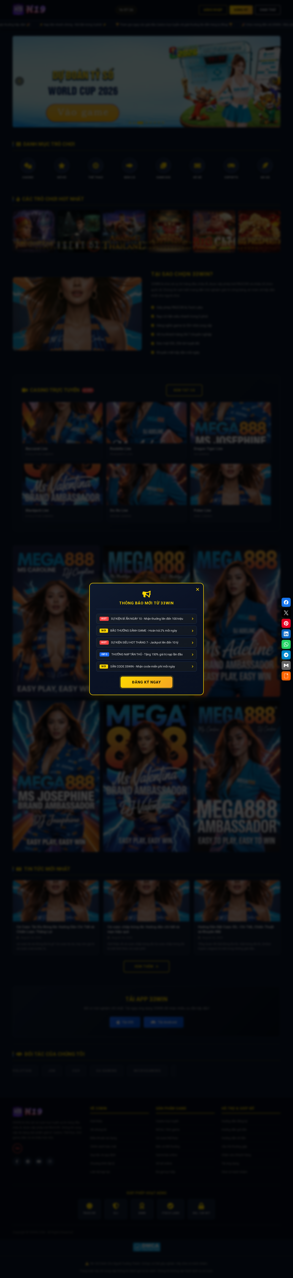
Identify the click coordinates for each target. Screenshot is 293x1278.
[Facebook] (286, 602)
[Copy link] (286, 675)
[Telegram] (286, 654)
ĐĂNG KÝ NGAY (146, 682)
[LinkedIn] (286, 633)
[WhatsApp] (286, 644)
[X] (286, 612)
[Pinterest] (286, 623)
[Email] (286, 665)
